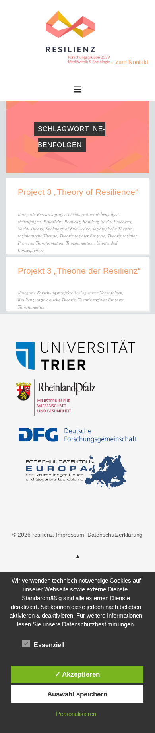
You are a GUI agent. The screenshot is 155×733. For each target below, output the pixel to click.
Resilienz (72, 221)
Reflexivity (52, 221)
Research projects (53, 214)
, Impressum (68, 534)
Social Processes (116, 221)
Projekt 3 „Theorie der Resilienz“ (79, 270)
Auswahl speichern (77, 694)
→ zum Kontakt (128, 61)
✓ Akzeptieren (77, 674)
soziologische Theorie (112, 228)
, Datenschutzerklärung (113, 534)
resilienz (42, 534)
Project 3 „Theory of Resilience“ (78, 191)
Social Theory (30, 228)
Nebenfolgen (107, 214)
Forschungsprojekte (55, 293)
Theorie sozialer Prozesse (82, 236)
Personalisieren (76, 713)
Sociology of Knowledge (68, 228)
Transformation (50, 243)
